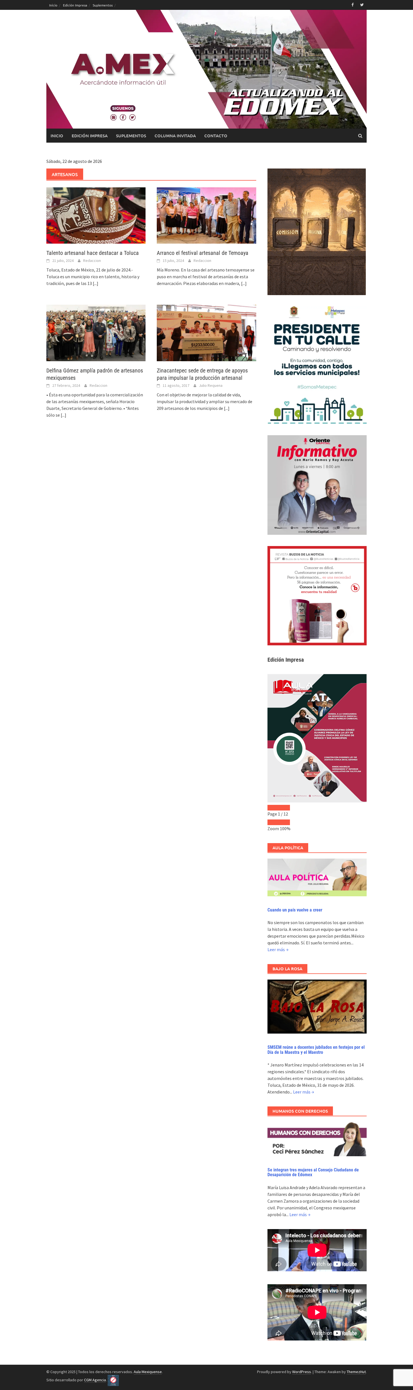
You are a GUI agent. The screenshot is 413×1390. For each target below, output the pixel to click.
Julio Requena (211, 385)
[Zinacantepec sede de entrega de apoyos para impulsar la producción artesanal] (206, 332)
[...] (95, 283)
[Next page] (284, 807)
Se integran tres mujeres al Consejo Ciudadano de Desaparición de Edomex (313, 1172)
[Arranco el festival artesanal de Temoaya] (206, 215)
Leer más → (278, 949)
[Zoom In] (284, 822)
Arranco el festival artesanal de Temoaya (202, 253)
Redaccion (92, 260)
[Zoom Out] (273, 822)
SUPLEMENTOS (131, 135)
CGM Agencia (95, 1379)
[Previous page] (273, 807)
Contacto (215, 135)
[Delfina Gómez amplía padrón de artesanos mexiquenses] (96, 332)
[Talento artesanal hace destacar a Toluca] (96, 215)
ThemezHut (356, 1371)
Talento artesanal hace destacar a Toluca (92, 253)
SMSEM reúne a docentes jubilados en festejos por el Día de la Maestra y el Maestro (316, 1050)
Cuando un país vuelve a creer (294, 910)
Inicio (53, 5)
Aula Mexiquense (148, 1371)
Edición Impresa (75, 5)
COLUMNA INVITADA (175, 135)
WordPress (301, 1371)
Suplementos (103, 5)
